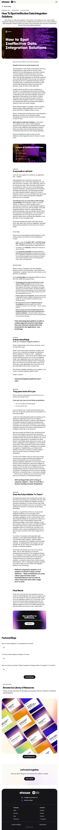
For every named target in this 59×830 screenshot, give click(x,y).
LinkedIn (42, 810)
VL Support (43, 819)
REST (23, 245)
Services (15, 813)
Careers (42, 813)
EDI (38, 183)
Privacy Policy (43, 824)
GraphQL (21, 243)
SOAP (36, 245)
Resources (16, 819)
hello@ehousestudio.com (31, 797)
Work (14, 810)
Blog (14, 816)
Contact (42, 816)
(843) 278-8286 (28, 800)
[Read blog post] (4, 648)
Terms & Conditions (16, 824)
